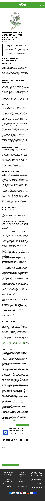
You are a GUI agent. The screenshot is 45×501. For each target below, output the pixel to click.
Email (3, 447)
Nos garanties (22, 477)
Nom (3, 442)
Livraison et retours (22, 476)
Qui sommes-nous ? (22, 474)
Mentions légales (22, 483)
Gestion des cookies (22, 484)
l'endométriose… (11, 344)
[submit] (42, 487)
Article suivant (22, 424)
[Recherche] (40, 5)
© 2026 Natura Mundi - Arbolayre (22, 497)
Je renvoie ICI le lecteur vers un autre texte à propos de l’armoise (14, 342)
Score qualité (22, 479)
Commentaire (5, 452)
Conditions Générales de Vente (22, 481)
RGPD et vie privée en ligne (22, 486)
